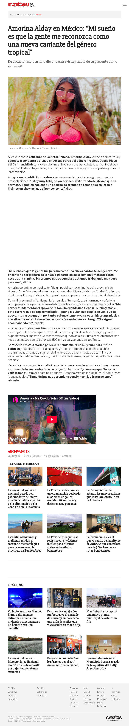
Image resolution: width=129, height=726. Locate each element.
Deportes (12, 699)
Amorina (66, 455)
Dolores (74, 688)
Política (11, 688)
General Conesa (32, 455)
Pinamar (74, 706)
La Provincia (14, 455)
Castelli (87, 695)
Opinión (40, 688)
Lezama (87, 699)
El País (114, 695)
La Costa (74, 703)
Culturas (37, 14)
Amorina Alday (51, 455)
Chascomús (89, 703)
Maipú (100, 703)
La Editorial (42, 692)
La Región (102, 706)
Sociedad (12, 692)
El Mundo (115, 699)
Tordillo (73, 692)
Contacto (41, 695)
